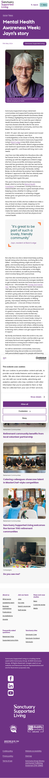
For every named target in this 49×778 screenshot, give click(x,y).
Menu (45, 5)
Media (35, 608)
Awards (5, 619)
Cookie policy (8, 751)
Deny (24, 418)
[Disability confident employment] (35, 728)
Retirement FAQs (8, 636)
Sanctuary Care (31, 634)
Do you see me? (11, 574)
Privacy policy (8, 756)
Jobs (19, 599)
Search (35, 5)
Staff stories (22, 610)
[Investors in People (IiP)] (13, 742)
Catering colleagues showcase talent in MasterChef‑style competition (23, 481)
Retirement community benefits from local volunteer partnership (23, 435)
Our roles (21, 602)
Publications (7, 612)
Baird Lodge (15, 142)
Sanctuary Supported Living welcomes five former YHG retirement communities (24, 528)
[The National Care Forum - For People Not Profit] (13, 729)
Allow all (24, 404)
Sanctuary (29, 642)
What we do (7, 599)
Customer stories (39, 604)
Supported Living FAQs (10, 640)
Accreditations (8, 616)
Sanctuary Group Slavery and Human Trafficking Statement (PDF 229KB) (34, 763)
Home (5, 15)
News (11, 15)
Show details (36, 397)
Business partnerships (7, 607)
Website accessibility (33, 751)
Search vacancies (24, 606)
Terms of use (7, 761)
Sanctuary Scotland (33, 638)
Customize (23, 411)
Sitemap (28, 756)
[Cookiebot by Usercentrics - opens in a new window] (35, 358)
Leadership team (8, 602)
